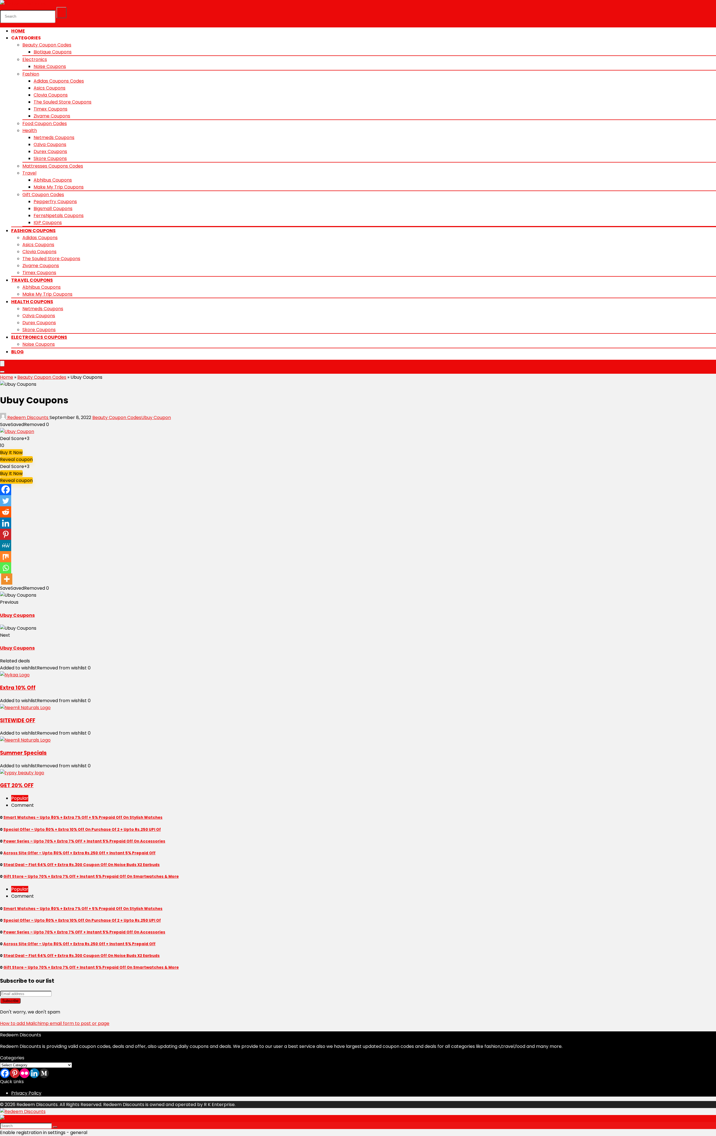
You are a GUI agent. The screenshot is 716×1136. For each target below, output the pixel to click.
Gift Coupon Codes (43, 194)
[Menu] (2, 363)
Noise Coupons (50, 66)
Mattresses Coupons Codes (52, 166)
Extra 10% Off (18, 688)
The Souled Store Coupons (62, 102)
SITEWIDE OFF (17, 720)
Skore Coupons (50, 158)
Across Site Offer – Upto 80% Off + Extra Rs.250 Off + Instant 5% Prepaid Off (79, 853)
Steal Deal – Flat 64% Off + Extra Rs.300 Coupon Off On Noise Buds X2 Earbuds (81, 864)
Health (29, 130)
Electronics (34, 59)
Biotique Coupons (53, 52)
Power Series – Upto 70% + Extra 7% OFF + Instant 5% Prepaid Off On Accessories (84, 841)
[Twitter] (5, 500)
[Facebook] (5, 489)
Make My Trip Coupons (59, 187)
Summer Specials (23, 753)
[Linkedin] (5, 523)
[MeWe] (5, 545)
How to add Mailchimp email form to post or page (54, 1023)
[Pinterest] (5, 534)
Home (18, 31)
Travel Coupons (32, 280)
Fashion (30, 74)
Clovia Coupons (51, 95)
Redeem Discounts (28, 417)
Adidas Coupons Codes (59, 81)
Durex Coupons (50, 151)
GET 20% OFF (17, 785)
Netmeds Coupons (54, 137)
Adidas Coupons (40, 237)
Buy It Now (11, 452)
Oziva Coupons (50, 144)
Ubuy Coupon (156, 417)
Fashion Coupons (33, 230)
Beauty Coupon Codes (46, 45)
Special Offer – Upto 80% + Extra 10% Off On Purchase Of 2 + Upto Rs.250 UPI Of (82, 829)
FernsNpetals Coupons (59, 215)
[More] (6, 579)
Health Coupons (32, 301)
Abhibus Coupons (53, 180)
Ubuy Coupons (17, 615)
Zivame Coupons (52, 116)
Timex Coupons (50, 109)
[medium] (44, 1073)
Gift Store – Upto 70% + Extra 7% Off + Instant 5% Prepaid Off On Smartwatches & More (91, 876)
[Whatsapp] (5, 567)
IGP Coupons (48, 222)
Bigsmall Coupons (53, 208)
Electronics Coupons (39, 337)
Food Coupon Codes (44, 123)
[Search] (61, 12)
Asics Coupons (49, 88)
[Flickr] (24, 1073)
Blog (17, 352)
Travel (29, 173)
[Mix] (5, 556)
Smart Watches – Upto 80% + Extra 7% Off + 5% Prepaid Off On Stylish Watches (82, 817)
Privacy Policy (26, 1093)
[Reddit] (5, 512)
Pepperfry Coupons (55, 201)
